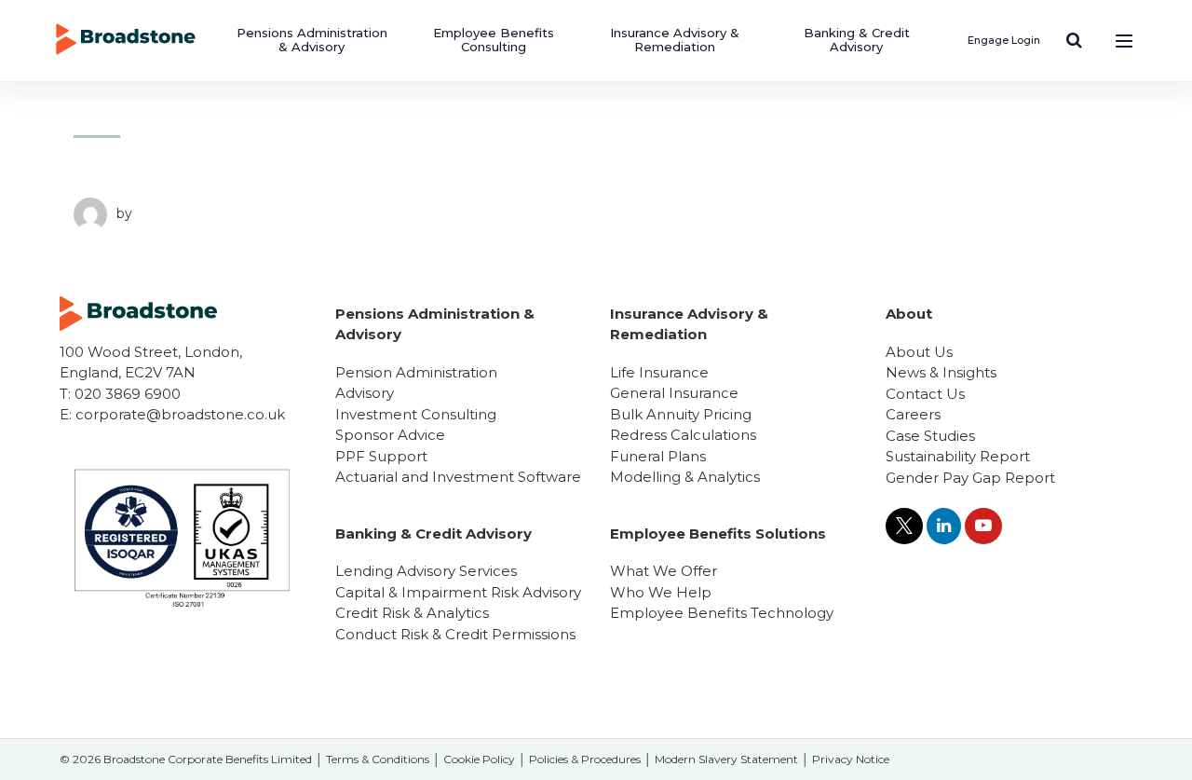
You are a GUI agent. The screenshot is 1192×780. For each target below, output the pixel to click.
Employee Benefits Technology (721, 613)
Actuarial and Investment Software (458, 477)
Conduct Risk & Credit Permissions (455, 634)
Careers (913, 414)
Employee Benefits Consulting (493, 40)
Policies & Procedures (585, 759)
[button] (1074, 40)
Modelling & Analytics (685, 477)
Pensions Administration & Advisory (312, 40)
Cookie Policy (479, 759)
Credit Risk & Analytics (412, 613)
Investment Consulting (415, 414)
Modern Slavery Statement (726, 759)
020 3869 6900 (127, 394)
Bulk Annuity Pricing (681, 414)
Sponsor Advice (390, 435)
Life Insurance (659, 372)
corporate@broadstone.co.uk (180, 414)
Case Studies (930, 436)
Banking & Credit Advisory (857, 40)
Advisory (364, 393)
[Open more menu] (1124, 40)
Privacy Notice (850, 759)
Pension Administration (416, 372)
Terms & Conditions (377, 759)
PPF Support (381, 456)
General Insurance (674, 393)
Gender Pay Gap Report (970, 477)
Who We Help (660, 592)
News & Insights (941, 372)
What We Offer (663, 571)
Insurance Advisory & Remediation (674, 40)
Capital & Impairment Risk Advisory (458, 592)
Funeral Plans (658, 456)
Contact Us (925, 394)
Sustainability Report (958, 456)
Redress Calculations (683, 435)
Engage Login (1004, 40)
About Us (919, 352)
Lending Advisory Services (426, 571)
